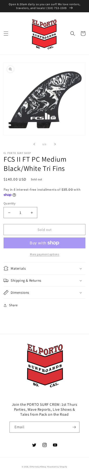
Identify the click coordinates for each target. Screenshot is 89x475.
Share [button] (13, 305)
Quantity (9, 203)
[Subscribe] (74, 427)
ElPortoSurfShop (38, 466)
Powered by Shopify (57, 466)
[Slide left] (34, 144)
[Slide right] (55, 144)
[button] (6, 33)
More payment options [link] (44, 254)
